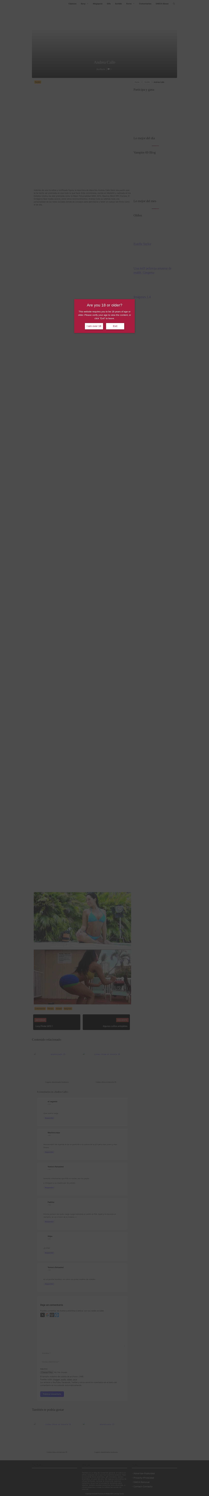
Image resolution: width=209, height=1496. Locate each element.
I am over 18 (94, 326)
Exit (115, 326)
